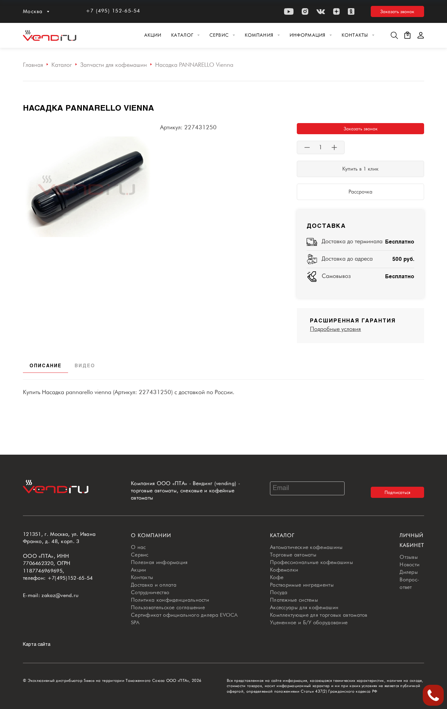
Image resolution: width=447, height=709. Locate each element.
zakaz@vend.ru (60, 595)
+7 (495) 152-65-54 (113, 11)
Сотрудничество (150, 592)
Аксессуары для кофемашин (304, 607)
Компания (259, 35)
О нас (138, 547)
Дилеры (409, 572)
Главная (33, 64)
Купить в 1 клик (360, 169)
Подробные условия (335, 328)
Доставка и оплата (153, 585)
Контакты (355, 35)
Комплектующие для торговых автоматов (318, 615)
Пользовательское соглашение (168, 607)
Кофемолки (284, 570)
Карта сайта (36, 645)
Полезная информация (159, 562)
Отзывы (409, 557)
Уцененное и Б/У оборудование (309, 622)
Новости (410, 564)
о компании (151, 535)
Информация (308, 35)
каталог (282, 535)
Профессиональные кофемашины (311, 562)
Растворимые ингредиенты (302, 585)
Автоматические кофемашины (306, 547)
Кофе (276, 577)
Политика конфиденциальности (170, 600)
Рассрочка (360, 192)
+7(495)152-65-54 (70, 578)
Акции (153, 35)
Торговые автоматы (293, 555)
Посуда (279, 592)
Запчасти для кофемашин (113, 64)
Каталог (182, 35)
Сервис (219, 35)
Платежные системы (294, 600)
